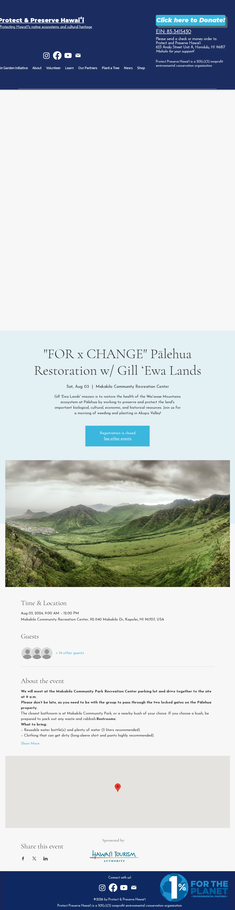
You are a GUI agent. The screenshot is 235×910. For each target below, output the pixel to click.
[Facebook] (57, 55)
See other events (117, 439)
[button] (69, 68)
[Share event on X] (34, 858)
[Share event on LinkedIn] (45, 858)
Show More (30, 744)
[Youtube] (68, 55)
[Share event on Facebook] (23, 858)
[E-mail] (78, 55)
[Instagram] (46, 55)
